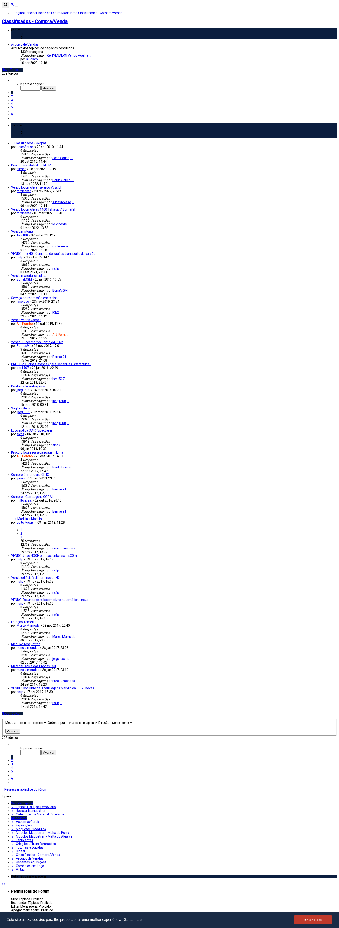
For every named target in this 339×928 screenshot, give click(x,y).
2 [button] (12, 96)
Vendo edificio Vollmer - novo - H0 (35, 578)
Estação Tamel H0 (24, 622)
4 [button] (12, 103)
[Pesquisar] (5, 5)
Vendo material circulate (29, 276)
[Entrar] (12, 5)
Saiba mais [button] (133, 920)
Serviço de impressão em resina (34, 298)
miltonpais (24, 500)
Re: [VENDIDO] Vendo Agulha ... (69, 55)
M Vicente (24, 191)
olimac (21, 169)
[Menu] (16, 6)
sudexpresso (61, 202)
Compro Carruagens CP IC (30, 474)
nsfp (20, 257)
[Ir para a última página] (71, 158)
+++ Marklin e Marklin (26, 519)
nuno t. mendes (63, 548)
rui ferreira (60, 246)
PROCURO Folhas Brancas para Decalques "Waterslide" (51, 364)
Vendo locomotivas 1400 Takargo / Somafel (43, 209)
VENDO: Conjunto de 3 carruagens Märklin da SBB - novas (52, 688)
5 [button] (12, 107)
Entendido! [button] (313, 920)
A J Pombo (25, 323)
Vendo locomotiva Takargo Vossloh (36, 187)
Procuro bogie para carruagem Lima (37, 452)
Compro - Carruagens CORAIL (32, 497)
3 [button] (12, 100)
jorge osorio (60, 659)
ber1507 (23, 368)
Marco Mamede (28, 625)
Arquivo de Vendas (25, 44)
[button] (12, 80)
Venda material (22, 231)
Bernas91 (24, 346)
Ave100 (22, 235)
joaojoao (23, 301)
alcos (20, 434)
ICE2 (55, 312)
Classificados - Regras (30, 143)
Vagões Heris (20, 408)
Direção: (104, 723)
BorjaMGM (24, 279)
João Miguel (25, 522)
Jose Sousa (25, 147)
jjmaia (21, 478)
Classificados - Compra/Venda (35, 21)
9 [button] (12, 114)
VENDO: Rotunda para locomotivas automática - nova (49, 600)
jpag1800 (23, 390)
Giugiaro (32, 59)
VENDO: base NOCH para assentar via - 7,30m (44, 555)
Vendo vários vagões (26, 320)
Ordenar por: (57, 723)
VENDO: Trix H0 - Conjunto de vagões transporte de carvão (53, 253)
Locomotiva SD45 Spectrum (31, 430)
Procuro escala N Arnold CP (31, 165)
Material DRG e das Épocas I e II (33, 666)
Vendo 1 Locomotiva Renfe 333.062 (37, 342)
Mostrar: (11, 723)
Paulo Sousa (61, 180)
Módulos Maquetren (25, 644)
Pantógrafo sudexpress (28, 386)
